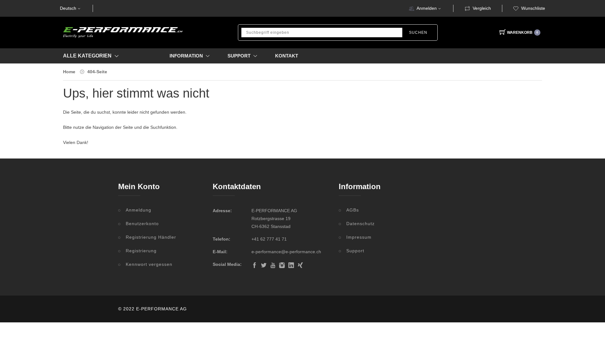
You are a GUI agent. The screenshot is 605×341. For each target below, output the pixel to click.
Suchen (418, 32)
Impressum (359, 237)
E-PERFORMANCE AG (161, 308)
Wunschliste (533, 8)
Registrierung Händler (151, 237)
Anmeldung (138, 209)
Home (69, 71)
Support (355, 250)
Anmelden (427, 8)
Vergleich (482, 8)
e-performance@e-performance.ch (286, 251)
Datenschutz (360, 223)
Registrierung (141, 250)
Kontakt (286, 55)
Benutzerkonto (142, 223)
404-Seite (97, 71)
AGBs (352, 209)
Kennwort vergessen (149, 264)
